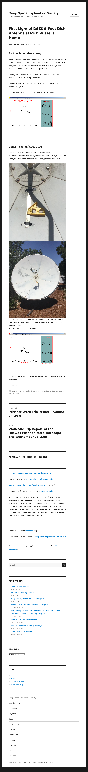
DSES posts (41, 391)
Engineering (14, 724)
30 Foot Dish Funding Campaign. (40, 479)
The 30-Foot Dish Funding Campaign (27, 626)
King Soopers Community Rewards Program (29, 605)
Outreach (13, 729)
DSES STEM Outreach (20, 587)
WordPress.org (17, 684)
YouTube (12, 751)
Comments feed (17, 681)
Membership (14, 703)
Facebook (29, 531)
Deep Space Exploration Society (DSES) (25, 698)
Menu (75, 14)
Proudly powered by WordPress (42, 763)
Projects (12, 714)
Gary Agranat (16, 391)
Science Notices (57, 391)
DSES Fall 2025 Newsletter (22, 632)
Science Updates (14, 393)
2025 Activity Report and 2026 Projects (27, 599)
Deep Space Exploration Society (34, 13)
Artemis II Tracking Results (22, 593)
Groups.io (13, 745)
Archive (12, 740)
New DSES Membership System (24, 620)
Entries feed (16, 678)
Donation (13, 708)
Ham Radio (13, 735)
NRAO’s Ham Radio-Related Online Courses (27, 485)
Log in (13, 675)
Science (49, 391)
